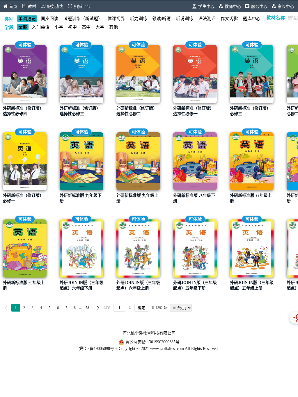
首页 (13, 6)
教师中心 (233, 6)
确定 (141, 308)
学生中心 (207, 6)
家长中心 (286, 6)
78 (87, 308)
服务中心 (260, 6)
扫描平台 (82, 6)
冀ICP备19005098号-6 (98, 348)
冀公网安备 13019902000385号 (152, 342)
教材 (32, 6)
